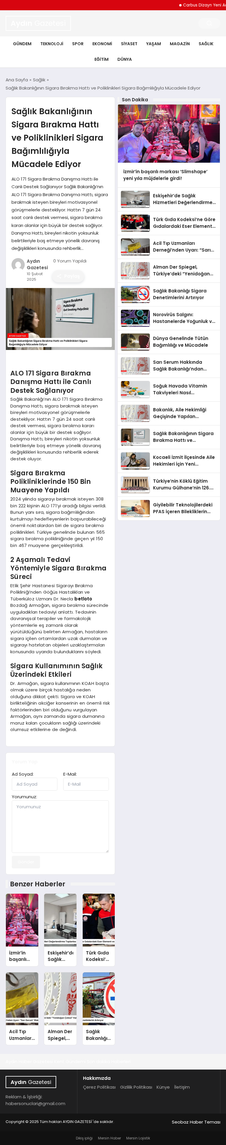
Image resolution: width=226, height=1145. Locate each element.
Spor (78, 44)
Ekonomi (102, 44)
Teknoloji (51, 44)
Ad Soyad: (23, 774)
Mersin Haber (109, 1138)
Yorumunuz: (24, 797)
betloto (83, 599)
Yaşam (153, 44)
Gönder (26, 862)
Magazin (180, 44)
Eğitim (101, 59)
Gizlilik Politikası (136, 1087)
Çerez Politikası (99, 1087)
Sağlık (206, 44)
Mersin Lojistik (138, 1138)
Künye (163, 1087)
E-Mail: (70, 774)
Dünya (124, 59)
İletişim (182, 1087)
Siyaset (129, 44)
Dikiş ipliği (84, 1138)
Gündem (22, 44)
